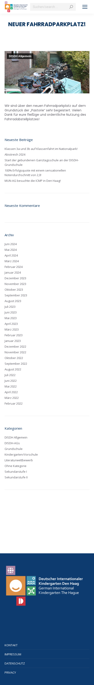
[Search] (71, 7)
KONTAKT (11, 645)
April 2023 (11, 324)
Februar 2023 (14, 335)
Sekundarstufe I (16, 471)
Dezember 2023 (15, 278)
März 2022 (12, 398)
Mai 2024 (11, 250)
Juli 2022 (10, 375)
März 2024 (12, 261)
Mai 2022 (11, 386)
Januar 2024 (13, 272)
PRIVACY (10, 672)
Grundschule (14, 449)
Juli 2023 (10, 307)
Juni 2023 (11, 312)
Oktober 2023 (14, 289)
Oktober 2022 (14, 358)
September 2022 (16, 364)
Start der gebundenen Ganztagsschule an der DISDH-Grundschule (42, 162)
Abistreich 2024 (15, 154)
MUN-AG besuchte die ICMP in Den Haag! (33, 181)
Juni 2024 (11, 244)
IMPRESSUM (13, 654)
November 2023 (15, 284)
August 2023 (13, 301)
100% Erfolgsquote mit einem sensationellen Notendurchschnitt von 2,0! (35, 172)
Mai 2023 (11, 318)
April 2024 (11, 255)
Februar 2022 (14, 403)
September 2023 (16, 295)
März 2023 (12, 329)
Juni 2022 (11, 381)
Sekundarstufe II (16, 477)
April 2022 (11, 392)
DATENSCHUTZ (15, 663)
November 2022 (15, 352)
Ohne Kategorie (15, 466)
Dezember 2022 (15, 346)
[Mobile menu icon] (84, 6)
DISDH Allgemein (20, 56)
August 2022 (13, 369)
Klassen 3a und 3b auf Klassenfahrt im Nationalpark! (41, 149)
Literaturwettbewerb (19, 460)
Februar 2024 (14, 267)
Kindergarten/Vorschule (21, 454)
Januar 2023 (13, 341)
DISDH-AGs (12, 443)
